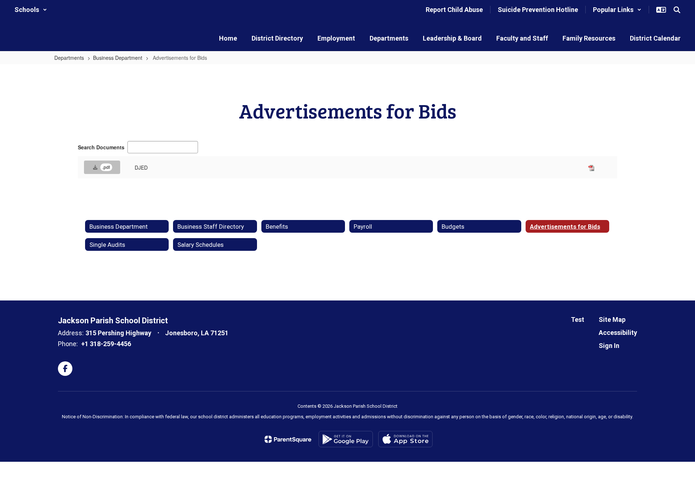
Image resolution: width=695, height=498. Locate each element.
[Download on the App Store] (405, 439)
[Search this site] (677, 9)
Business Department (117, 57)
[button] (30, 9)
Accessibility (618, 332)
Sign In (609, 345)
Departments (69, 57)
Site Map (612, 319)
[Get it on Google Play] (346, 439)
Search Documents (101, 147)
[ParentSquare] (288, 439)
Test (577, 319)
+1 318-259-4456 (106, 344)
